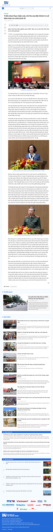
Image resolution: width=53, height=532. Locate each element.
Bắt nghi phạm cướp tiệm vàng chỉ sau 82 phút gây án (18, 469)
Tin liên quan (8, 292)
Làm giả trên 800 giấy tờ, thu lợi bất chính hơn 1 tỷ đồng (31, 343)
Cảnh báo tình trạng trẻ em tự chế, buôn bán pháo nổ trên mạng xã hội (33, 398)
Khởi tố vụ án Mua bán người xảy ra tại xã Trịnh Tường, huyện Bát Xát (33, 375)
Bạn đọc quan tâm (9, 459)
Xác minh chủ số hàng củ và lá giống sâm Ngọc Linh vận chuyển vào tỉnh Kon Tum (31, 408)
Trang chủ (4, 529)
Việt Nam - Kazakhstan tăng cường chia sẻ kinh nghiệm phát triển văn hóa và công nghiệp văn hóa (24, 484)
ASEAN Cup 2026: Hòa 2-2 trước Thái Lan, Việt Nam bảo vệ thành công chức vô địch (23, 462)
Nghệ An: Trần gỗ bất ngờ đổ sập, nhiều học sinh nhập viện (32, 332)
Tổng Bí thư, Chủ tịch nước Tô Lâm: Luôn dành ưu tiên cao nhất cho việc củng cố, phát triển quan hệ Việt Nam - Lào (23, 477)
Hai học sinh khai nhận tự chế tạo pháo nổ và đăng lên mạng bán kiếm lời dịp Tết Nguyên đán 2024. (33, 403)
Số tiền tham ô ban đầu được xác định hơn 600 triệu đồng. (30, 368)
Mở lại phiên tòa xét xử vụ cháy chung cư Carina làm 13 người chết (33, 321)
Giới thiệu (10, 529)
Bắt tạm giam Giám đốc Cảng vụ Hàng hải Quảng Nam (31, 364)
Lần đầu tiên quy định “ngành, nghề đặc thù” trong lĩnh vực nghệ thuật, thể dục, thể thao (23, 434)
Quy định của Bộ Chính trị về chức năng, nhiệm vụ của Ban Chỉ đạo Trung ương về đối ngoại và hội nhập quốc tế (26, 443)
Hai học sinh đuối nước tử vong (25, 353)
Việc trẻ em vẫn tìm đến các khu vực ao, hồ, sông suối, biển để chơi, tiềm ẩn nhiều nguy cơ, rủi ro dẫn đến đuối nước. (33, 358)
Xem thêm (7, 317)
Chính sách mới (8, 432)
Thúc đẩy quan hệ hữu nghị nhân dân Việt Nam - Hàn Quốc (19, 491)
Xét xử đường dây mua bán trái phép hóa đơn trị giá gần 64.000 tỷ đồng (33, 419)
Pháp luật (6, 13)
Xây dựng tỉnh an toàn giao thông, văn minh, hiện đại (30, 386)
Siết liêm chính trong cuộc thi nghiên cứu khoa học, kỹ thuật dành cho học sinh (20, 451)
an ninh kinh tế (13, 286)
